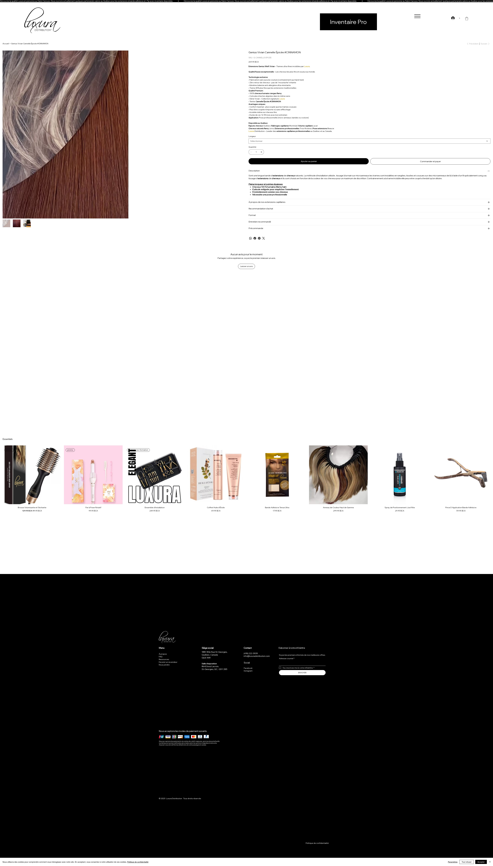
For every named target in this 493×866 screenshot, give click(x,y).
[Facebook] (255, 238)
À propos (163, 654)
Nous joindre (164, 665)
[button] (466, 18)
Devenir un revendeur (168, 662)
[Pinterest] (259, 238)
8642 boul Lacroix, (210, 666)
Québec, (206, 654)
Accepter (481, 862)
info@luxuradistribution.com (257, 656)
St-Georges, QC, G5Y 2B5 (214, 669)
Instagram (248, 671)
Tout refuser (467, 862)
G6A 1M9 (206, 657)
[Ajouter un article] (261, 152)
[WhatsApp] (250, 238)
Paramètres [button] (452, 862)
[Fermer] (489, 862)
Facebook (248, 668)
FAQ (160, 657)
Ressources (164, 659)
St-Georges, (221, 652)
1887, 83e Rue (208, 652)
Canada (214, 654)
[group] (246, 478)
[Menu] (417, 16)
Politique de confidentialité (317, 843)
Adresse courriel (286, 658)
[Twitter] (264, 238)
